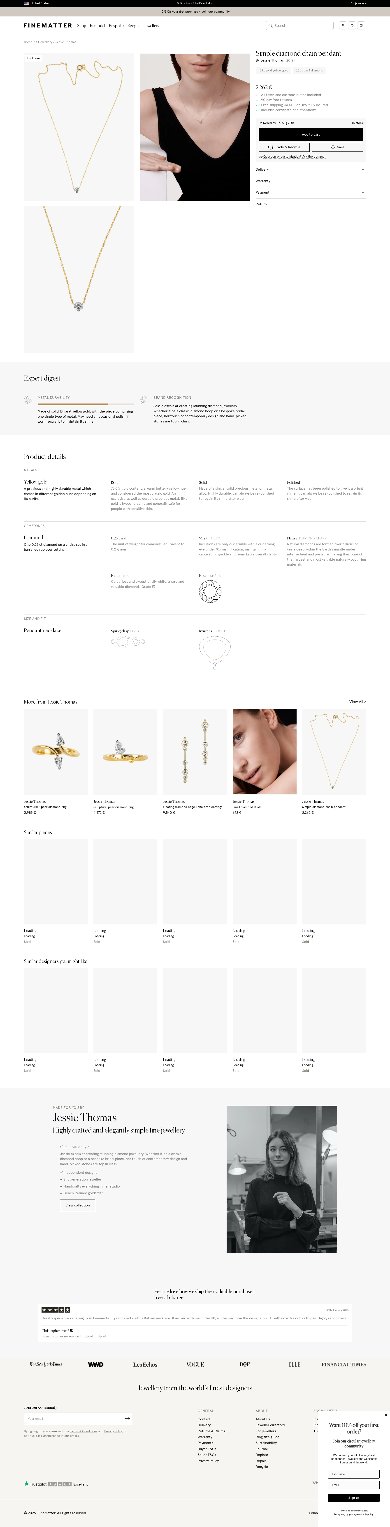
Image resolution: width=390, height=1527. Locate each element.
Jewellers (151, 26)
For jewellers (358, 3)
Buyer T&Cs (207, 1449)
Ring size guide (267, 1437)
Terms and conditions (350, 1510)
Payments (205, 1443)
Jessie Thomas (66, 42)
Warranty (205, 1437)
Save (340, 147)
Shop (81, 26)
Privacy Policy (208, 1461)
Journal (262, 1449)
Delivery (204, 1425)
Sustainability (266, 1443)
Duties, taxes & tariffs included (195, 3)
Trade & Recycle (287, 147)
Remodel (97, 26)
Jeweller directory (270, 1425)
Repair (261, 1461)
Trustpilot (99, 1336)
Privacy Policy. (113, 1431)
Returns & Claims (211, 1431)
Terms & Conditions (83, 1431)
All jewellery (44, 42)
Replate (262, 1455)
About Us (263, 1419)
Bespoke (116, 26)
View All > (357, 702)
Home (28, 42)
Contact (204, 1419)
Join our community (216, 11)
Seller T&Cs (207, 1455)
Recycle (133, 26)
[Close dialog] (386, 1415)
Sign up (354, 1497)
